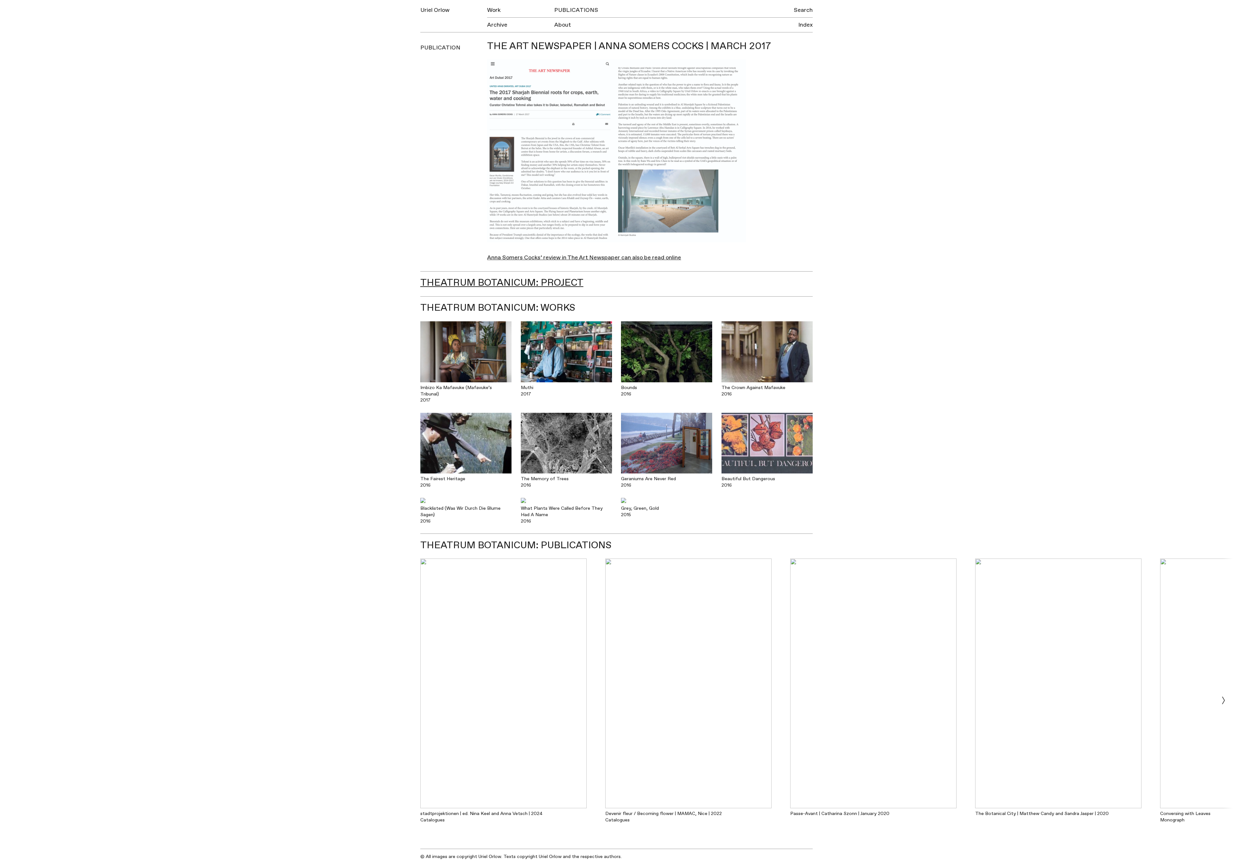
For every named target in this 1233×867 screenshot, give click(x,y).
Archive (497, 25)
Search (803, 10)
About (562, 25)
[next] (1223, 700)
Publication (440, 47)
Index (805, 25)
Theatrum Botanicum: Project (501, 283)
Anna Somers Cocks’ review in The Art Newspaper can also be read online (584, 257)
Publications (576, 10)
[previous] (9, 700)
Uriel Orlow (435, 10)
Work (494, 10)
